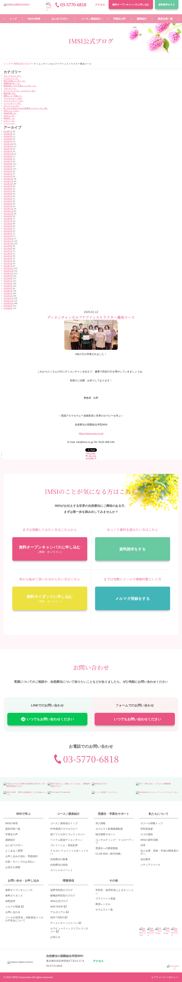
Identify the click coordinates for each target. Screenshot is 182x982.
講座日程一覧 (12, 828)
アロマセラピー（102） (13, 98)
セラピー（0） (9, 121)
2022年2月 (8, 234)
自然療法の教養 (59, 859)
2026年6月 (8, 134)
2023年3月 (8, 201)
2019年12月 (9, 298)
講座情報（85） (10, 93)
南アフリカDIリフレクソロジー (67, 834)
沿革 (142, 845)
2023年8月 (8, 189)
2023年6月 (8, 194)
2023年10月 (9, 184)
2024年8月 (8, 159)
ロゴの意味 (146, 834)
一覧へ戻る (91, 456)
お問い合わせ (12, 912)
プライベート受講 (105, 898)
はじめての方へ (14, 845)
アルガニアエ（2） (11, 78)
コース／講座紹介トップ (64, 823)
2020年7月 (8, 281)
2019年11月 (9, 301)
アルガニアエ (57, 912)
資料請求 (167, 4)
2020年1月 (8, 296)
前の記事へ (91, 453)
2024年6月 (8, 164)
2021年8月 (8, 248)
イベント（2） (9, 123)
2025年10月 (9, 146)
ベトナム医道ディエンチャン (66, 839)
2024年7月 (8, 161)
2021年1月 (8, 266)
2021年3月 (8, 261)
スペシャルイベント (61, 870)
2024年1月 (8, 176)
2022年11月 (9, 211)
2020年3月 (8, 291)
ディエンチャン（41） (13, 103)
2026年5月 (8, 136)
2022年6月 (8, 224)
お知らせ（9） (9, 116)
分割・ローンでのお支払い (20, 861)
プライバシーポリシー (166, 977)
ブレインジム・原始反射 (64, 845)
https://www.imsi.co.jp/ (91, 433)
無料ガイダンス (14, 895)
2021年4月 (8, 258)
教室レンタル (102, 904)
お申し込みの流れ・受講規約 (21, 856)
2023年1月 (8, 206)
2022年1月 (8, 236)
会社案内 (145, 859)
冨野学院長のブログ (61, 890)
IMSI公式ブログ (59, 901)
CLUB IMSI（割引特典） (109, 853)
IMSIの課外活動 (149, 839)
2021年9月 (8, 246)
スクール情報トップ (151, 823)
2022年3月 (8, 231)
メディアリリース (150, 864)
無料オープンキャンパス (130, 4)
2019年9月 (8, 306)
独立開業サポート (105, 834)
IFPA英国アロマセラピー (64, 828)
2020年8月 (8, 278)
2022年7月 (8, 221)
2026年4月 (8, 139)
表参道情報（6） (10, 113)
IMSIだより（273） (11, 111)
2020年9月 (8, 276)
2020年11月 (9, 271)
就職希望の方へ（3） (12, 83)
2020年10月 (9, 273)
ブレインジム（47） (12, 106)
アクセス (100, 4)
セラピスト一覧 (104, 909)
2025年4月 (8, 151)
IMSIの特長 (11, 823)
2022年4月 (8, 229)
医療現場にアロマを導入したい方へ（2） (20, 86)
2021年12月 (9, 238)
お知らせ (55, 937)
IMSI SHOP (56, 906)
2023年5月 (8, 196)
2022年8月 (8, 219)
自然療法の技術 (59, 864)
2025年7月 (8, 149)
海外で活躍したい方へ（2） (15, 81)
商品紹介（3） (9, 118)
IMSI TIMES (57, 917)
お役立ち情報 (12, 867)
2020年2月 (8, 293)
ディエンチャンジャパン (64, 923)
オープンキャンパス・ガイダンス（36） (20, 91)
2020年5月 (8, 286)
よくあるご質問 (14, 850)
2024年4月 (8, 169)
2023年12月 (9, 179)
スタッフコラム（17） (13, 76)
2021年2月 (8, 263)
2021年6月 (8, 253)
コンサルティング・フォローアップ (114, 841)
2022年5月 (8, 226)
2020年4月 (8, 288)
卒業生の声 (11, 834)
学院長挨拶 (146, 828)
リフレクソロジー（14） (13, 101)
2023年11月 (9, 181)
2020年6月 (8, 283)
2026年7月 (8, 131)
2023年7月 (8, 191)
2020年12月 (9, 268)
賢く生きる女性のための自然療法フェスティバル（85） (26, 108)
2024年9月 (8, 156)
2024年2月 (8, 174)
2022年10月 (9, 214)
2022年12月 (9, 209)
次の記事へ (90, 458)
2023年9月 (8, 186)
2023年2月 (8, 204)
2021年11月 (9, 241)
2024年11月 (9, 154)
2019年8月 (8, 308)
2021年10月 (9, 243)
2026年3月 (8, 141)
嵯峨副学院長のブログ (62, 895)
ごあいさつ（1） (10, 88)
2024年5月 (8, 166)
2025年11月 (9, 144)
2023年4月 (8, 199)
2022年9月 (8, 216)
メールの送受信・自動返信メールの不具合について (24, 919)
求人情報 (100, 823)
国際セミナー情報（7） (13, 96)
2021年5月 (8, 256)
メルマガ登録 (12, 906)
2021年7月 (8, 251)
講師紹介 (10, 839)
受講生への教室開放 (106, 848)
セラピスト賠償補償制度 (109, 828)
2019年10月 (9, 303)
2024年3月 (8, 171)
